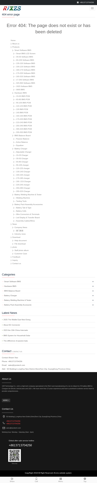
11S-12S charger (23, 168)
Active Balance (22, 142)
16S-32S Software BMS (25, 76)
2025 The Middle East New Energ (17, 320)
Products (15, 47)
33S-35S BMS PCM (24, 132)
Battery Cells (21, 211)
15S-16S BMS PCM (24, 116)
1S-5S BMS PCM (23, 96)
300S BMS (20, 90)
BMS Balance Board (23, 136)
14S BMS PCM (22, 113)
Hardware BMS (21, 93)
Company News (21, 227)
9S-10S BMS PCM (23, 103)
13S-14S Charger (23, 172)
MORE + (6, 400)
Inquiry (15, 260)
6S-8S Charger (22, 162)
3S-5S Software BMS (24, 57)
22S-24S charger (23, 185)
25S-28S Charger (23, 188)
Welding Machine (23, 198)
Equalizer (20, 145)
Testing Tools (21, 201)
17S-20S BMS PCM (24, 119)
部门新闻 (19, 231)
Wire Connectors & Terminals (27, 214)
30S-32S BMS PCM (24, 129)
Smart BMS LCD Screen (25, 53)
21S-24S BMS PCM (24, 122)
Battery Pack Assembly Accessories (29, 204)
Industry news (20, 234)
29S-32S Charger (23, 191)
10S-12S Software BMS (25, 67)
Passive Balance (22, 139)
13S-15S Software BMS (25, 63)
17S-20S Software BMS (25, 73)
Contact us (16, 263)
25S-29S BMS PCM (24, 126)
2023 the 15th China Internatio (16, 330)
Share (12, 481)
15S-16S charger (23, 175)
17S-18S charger (23, 178)
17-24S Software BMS (25, 80)
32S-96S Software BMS (25, 83)
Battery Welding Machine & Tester (28, 195)
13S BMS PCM (22, 109)
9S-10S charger (22, 165)
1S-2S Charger (22, 155)
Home (13, 40)
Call (36, 481)
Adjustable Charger (23, 152)
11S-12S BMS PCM (24, 106)
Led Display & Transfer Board (28, 218)
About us (15, 44)
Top (84, 481)
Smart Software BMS (23, 50)
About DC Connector (12, 325)
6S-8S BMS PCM (23, 99)
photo (14, 247)
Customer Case (21, 254)
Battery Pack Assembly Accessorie (17, 305)
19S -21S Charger (23, 181)
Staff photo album (22, 250)
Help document (21, 240)
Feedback (16, 257)
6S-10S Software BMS (25, 60)
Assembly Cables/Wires (25, 221)
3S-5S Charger (22, 158)
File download (20, 244)
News (14, 224)
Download (16, 237)
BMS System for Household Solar (17, 335)
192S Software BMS (24, 86)
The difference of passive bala (16, 341)
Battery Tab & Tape (23, 208)
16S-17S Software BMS (25, 70)
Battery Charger (21, 149)
